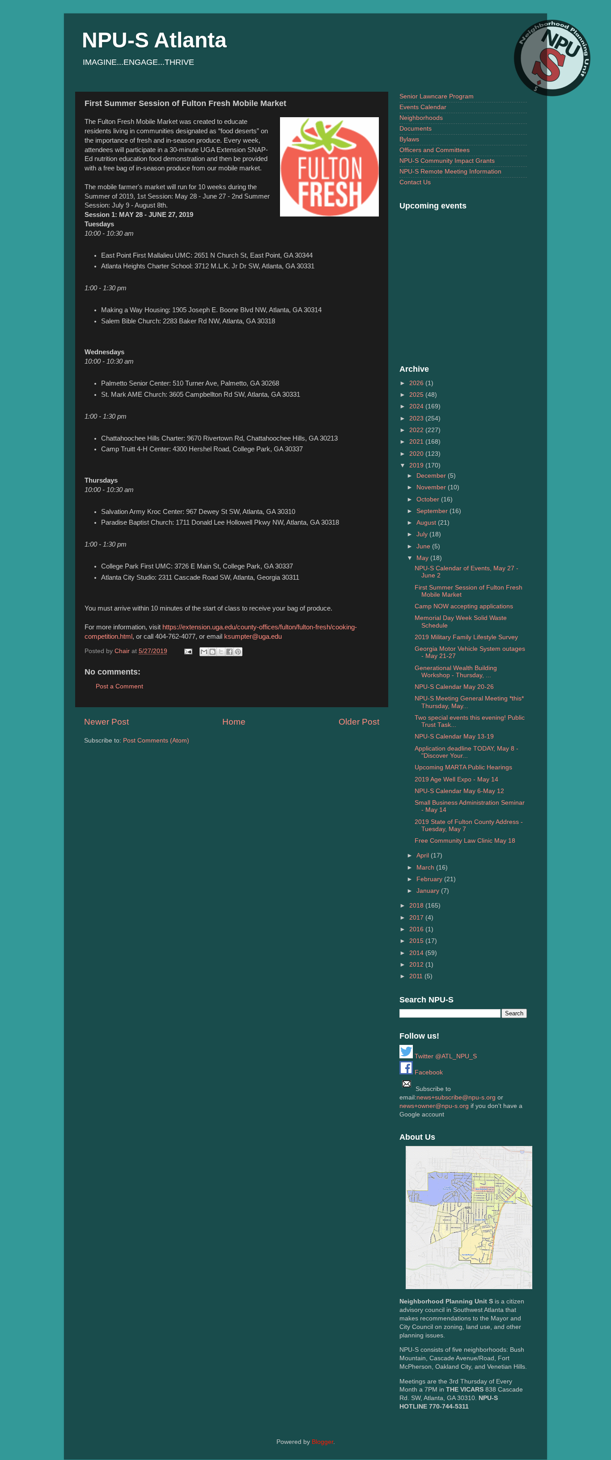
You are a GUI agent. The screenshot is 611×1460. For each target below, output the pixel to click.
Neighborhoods (421, 118)
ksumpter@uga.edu (253, 636)
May (423, 558)
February (430, 879)
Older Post (359, 721)
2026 (417, 383)
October (428, 499)
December (432, 475)
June (424, 546)
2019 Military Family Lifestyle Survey (466, 637)
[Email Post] (187, 651)
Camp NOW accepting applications (464, 606)
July (422, 534)
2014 (417, 953)
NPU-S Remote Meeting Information (450, 171)
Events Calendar (422, 107)
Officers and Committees (434, 150)
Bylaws (409, 139)
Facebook (428, 1072)
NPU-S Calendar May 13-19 (454, 736)
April (423, 855)
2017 (417, 917)
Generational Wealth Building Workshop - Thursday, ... (456, 672)
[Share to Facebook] (229, 651)
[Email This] (203, 651)
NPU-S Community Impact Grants (447, 160)
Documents (415, 128)
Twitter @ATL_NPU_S (445, 1056)
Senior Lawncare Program (436, 96)
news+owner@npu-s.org (434, 1106)
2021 (417, 441)
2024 (417, 406)
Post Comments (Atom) (156, 740)
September (433, 511)
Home (234, 721)
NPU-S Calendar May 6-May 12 (459, 791)
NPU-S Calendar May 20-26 (454, 686)
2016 (417, 929)
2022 (417, 430)
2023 (417, 418)
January (428, 890)
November (432, 487)
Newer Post (106, 721)
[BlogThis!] (212, 651)
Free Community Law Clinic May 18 (465, 840)
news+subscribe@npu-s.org (456, 1097)
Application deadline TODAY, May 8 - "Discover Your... (466, 752)
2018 (417, 905)
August (427, 522)
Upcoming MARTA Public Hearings (463, 767)
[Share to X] (220, 651)
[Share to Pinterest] (237, 651)
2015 (417, 941)
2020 (417, 453)
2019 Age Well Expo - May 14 (456, 779)
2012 (417, 964)
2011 (416, 976)
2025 (417, 394)
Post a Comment (119, 686)
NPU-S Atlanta (154, 40)
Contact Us (415, 182)
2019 (417, 465)
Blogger (322, 1442)
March (426, 867)
